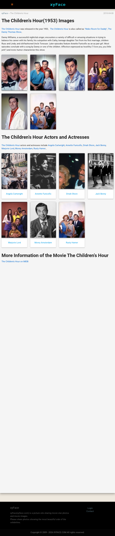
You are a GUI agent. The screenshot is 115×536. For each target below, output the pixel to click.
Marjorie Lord (8, 148)
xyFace (5, 13)
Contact (90, 511)
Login (90, 508)
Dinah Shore (88, 145)
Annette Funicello (74, 145)
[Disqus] (57, 374)
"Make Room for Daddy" (96, 29)
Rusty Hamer (40, 148)
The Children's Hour (11, 29)
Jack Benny (100, 145)
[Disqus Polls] (57, 301)
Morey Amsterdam (24, 148)
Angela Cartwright (56, 145)
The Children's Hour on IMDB (15, 261)
